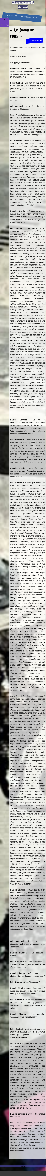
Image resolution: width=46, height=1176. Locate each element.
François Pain (36, 40)
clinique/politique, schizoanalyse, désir (21, 16)
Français (23, 1166)
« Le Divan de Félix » (22, 33)
